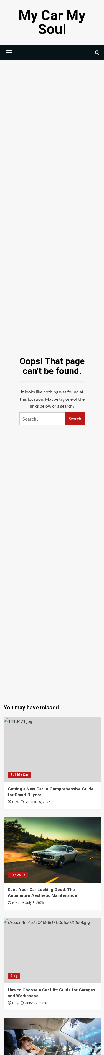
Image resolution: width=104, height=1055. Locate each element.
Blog (13, 976)
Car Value (18, 875)
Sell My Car (19, 775)
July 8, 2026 (34, 903)
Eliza (15, 802)
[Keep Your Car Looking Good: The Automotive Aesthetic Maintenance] (52, 849)
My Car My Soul (52, 22)
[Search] (97, 52)
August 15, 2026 (37, 802)
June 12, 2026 (36, 1003)
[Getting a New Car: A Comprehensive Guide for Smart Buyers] (52, 749)
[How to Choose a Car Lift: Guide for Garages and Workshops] (52, 950)
